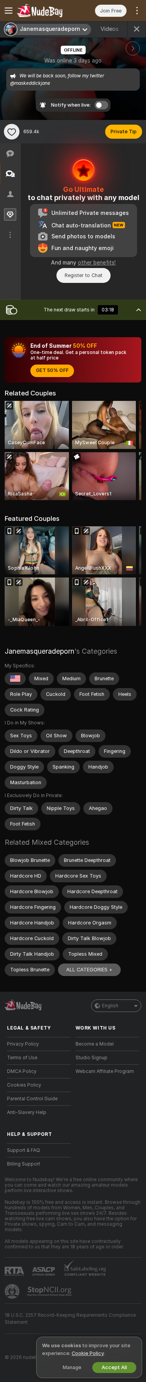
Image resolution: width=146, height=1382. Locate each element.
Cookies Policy (24, 1085)
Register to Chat (83, 275)
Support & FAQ (23, 1150)
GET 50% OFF (52, 370)
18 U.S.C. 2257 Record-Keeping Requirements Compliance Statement (70, 1318)
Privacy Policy (23, 1044)
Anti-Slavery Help (26, 1112)
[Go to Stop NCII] (50, 1291)
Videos (114, 28)
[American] (15, 678)
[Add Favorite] (11, 131)
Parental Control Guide (32, 1098)
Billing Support (23, 1164)
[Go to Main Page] (45, 10)
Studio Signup (91, 1057)
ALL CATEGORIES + (89, 970)
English (110, 1005)
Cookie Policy (88, 1353)
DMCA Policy (22, 1071)
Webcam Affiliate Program (105, 1071)
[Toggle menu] (8, 10)
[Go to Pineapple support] (13, 1291)
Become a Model (95, 1044)
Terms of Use (22, 1057)
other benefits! (97, 262)
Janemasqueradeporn (39, 651)
